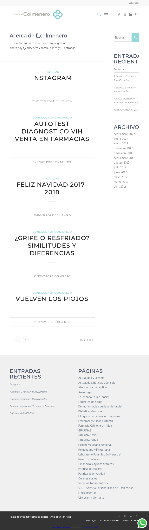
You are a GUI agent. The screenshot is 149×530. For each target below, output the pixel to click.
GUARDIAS (84, 430)
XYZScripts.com (90, 527)
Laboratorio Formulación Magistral (99, 454)
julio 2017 (120, 167)
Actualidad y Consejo (91, 378)
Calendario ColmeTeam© (93, 397)
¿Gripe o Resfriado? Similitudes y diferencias (52, 245)
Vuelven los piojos (52, 298)
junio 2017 (120, 172)
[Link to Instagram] (125, 14)
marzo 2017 (121, 182)
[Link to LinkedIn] (130, 14)
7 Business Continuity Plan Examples (28, 391)
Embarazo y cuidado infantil (95, 421)
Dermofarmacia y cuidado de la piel (100, 406)
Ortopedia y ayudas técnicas (96, 464)
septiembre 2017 (124, 158)
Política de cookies (90, 469)
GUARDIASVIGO (88, 440)
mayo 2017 (120, 177)
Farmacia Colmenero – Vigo (95, 425)
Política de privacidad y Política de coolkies (29, 516)
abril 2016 (120, 186)
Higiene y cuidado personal (95, 445)
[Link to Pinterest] (136, 14)
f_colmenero (62, 101)
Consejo (39, 117)
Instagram (52, 77)
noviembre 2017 (124, 153)
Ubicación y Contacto (91, 497)
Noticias (52, 71)
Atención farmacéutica (92, 387)
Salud (67, 117)
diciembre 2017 (123, 148)
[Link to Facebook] (119, 14)
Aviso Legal (85, 392)
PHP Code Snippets (61, 527)
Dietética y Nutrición (90, 411)
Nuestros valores (89, 459)
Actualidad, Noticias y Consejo (96, 382)
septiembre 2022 (124, 134)
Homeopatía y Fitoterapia (94, 449)
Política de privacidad (91, 473)
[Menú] (106, 14)
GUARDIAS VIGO (88, 435)
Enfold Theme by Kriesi (60, 516)
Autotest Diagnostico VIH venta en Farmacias (52, 131)
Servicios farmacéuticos (93, 483)
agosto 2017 (122, 162)
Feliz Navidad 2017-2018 (52, 188)
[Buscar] (97, 14)
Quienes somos (87, 478)
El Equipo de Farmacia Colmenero (99, 416)
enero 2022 (121, 139)
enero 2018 (121, 143)
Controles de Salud (90, 402)
